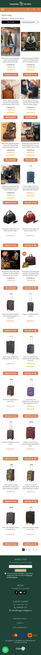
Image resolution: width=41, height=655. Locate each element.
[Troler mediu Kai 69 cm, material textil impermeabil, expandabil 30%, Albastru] (30, 174)
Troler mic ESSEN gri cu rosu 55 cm (10, 443)
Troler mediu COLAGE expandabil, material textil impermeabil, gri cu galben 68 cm (10, 487)
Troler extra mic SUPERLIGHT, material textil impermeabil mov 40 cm (30, 401)
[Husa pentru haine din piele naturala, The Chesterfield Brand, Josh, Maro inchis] (30, 260)
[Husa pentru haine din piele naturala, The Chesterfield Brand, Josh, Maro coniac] (10, 260)
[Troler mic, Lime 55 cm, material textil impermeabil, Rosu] (30, 430)
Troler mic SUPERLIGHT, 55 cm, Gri (30, 315)
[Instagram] (24, 592)
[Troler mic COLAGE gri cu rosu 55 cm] (10, 388)
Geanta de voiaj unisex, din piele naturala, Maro (30, 230)
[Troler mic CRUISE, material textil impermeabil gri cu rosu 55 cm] (10, 302)
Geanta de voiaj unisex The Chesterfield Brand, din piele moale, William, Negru (10, 188)
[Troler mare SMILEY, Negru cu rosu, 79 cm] (30, 516)
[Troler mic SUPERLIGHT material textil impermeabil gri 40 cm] (30, 345)
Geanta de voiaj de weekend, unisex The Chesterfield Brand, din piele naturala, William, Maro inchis (10, 146)
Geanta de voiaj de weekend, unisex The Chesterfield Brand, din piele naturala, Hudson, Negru (30, 60)
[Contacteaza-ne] (28, 9)
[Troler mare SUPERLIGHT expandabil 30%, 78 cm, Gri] (10, 345)
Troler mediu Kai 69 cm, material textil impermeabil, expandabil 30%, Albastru (30, 188)
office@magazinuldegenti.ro (21, 610)
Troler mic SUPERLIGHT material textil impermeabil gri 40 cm (30, 358)
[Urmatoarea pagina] (36, 549)
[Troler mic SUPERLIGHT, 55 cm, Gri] (30, 302)
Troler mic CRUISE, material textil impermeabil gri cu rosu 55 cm (10, 316)
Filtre (11, 22)
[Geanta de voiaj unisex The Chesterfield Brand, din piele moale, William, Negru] (10, 174)
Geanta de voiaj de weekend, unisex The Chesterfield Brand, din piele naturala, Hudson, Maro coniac (10, 60)
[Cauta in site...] (38, 9)
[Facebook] (16, 592)
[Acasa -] (20, 4)
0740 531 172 (21, 607)
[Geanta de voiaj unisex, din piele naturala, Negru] (10, 217)
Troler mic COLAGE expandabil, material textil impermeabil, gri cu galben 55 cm (30, 487)
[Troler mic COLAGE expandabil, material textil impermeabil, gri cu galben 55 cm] (30, 473)
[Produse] (3, 10)
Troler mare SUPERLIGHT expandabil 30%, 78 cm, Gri (10, 358)
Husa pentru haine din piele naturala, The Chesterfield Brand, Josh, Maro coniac (10, 273)
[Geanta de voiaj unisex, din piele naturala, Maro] (30, 217)
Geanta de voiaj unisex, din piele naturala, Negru (10, 230)
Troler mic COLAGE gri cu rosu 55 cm (10, 400)
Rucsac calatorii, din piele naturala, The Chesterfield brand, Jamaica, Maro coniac (10, 102)
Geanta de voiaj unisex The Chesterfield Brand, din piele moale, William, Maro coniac (30, 145)
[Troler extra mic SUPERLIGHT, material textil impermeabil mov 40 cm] (30, 388)
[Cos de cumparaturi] (33, 9)
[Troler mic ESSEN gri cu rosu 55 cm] (10, 430)
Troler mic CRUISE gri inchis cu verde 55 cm (10, 528)
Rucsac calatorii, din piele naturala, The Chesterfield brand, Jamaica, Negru (30, 102)
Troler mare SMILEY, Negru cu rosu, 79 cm (30, 528)
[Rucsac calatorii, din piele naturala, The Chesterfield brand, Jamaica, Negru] (30, 89)
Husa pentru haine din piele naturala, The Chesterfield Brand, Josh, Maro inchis (30, 273)
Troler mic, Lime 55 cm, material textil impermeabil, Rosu (30, 444)
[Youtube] (20, 592)
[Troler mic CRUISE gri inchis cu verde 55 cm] (10, 516)
